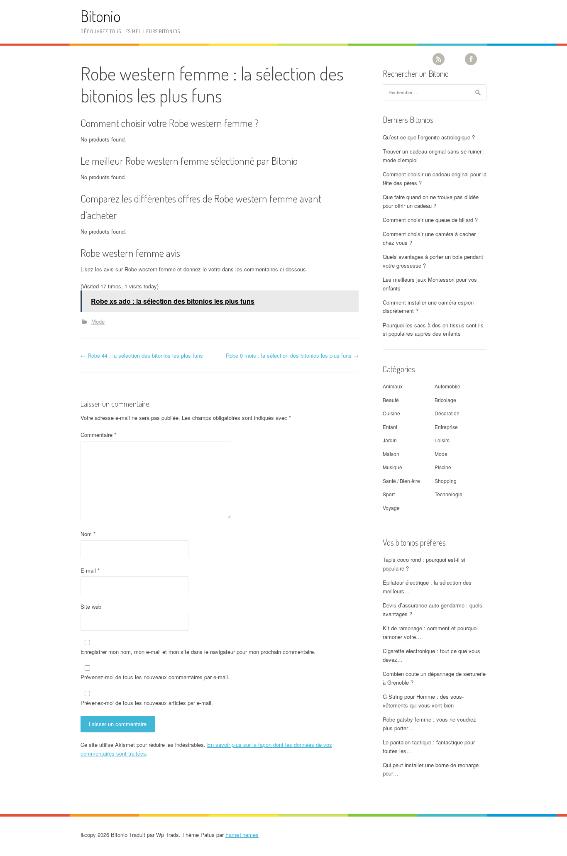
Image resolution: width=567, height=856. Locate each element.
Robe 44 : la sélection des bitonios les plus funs (142, 355)
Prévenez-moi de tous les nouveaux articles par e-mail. (147, 703)
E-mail (90, 570)
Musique (392, 467)
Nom (88, 534)
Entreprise (446, 426)
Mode (98, 321)
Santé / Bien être (401, 480)
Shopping (446, 480)
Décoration (447, 413)
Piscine (443, 467)
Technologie (448, 494)
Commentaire (98, 435)
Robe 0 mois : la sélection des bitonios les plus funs (292, 355)
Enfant (390, 426)
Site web (91, 606)
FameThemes (242, 835)
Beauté (391, 399)
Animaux (393, 386)
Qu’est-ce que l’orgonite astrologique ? (429, 137)
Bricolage (445, 399)
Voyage (391, 507)
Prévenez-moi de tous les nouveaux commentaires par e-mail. (155, 677)
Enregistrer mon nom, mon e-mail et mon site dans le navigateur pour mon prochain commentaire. (198, 652)
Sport (389, 494)
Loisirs (442, 440)
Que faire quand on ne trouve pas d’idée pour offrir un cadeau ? (431, 201)
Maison (391, 453)
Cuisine (391, 413)
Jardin (390, 440)
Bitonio (101, 16)
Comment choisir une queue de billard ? (430, 220)
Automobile (447, 386)
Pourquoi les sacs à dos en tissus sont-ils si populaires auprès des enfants (433, 329)
